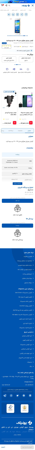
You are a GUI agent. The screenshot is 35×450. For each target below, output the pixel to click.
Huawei (4, 43)
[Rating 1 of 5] (10, 46)
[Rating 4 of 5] (5, 46)
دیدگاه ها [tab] (11, 131)
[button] (27, 35)
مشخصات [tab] (20, 131)
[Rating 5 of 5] (3, 46)
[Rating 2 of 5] (8, 46)
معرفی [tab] (29, 131)
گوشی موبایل (23, 10)
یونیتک (29, 10)
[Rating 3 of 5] (6, 46)
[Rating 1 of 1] (20, 46)
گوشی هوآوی (14, 10)
